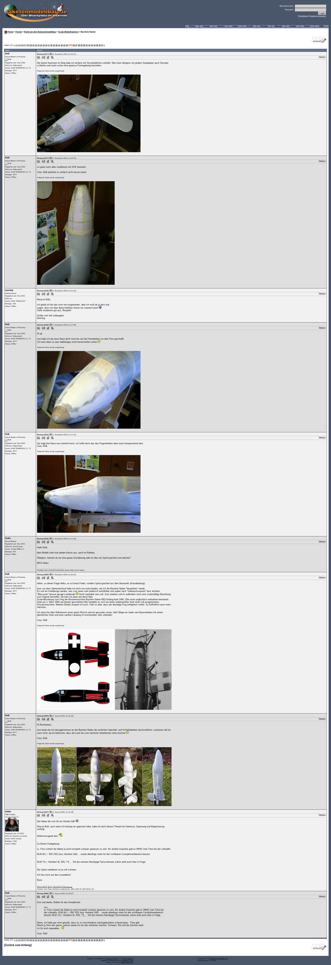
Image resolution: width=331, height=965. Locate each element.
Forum (206, 26)
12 (36, 45)
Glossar (278, 26)
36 (100, 45)
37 (102, 45)
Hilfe (321, 26)
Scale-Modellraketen (68, 32)
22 (62, 45)
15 (44, 45)
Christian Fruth (127, 960)
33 (92, 45)
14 (41, 45)
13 (38, 45)
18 (51, 45)
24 (67, 45)
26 (74, 45)
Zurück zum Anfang (18, 945)
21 (59, 45)
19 (54, 45)
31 (87, 45)
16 (46, 45)
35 (97, 45)
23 (64, 45)
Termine (264, 26)
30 (84, 45)
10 (31, 45)
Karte (307, 26)
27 (76, 45)
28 (79, 45)
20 (57, 45)
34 (94, 45)
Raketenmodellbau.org (219, 958)
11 (33, 45)
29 (82, 45)
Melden (322, 57)
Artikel (292, 26)
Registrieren (303, 16)
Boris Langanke (127, 962)
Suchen (221, 26)
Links (235, 26)
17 (49, 45)
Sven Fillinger (128, 958)
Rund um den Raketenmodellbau (40, 32)
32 (89, 45)
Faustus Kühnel (112, 958)
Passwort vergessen (318, 16)
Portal (192, 26)
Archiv (249, 26)
